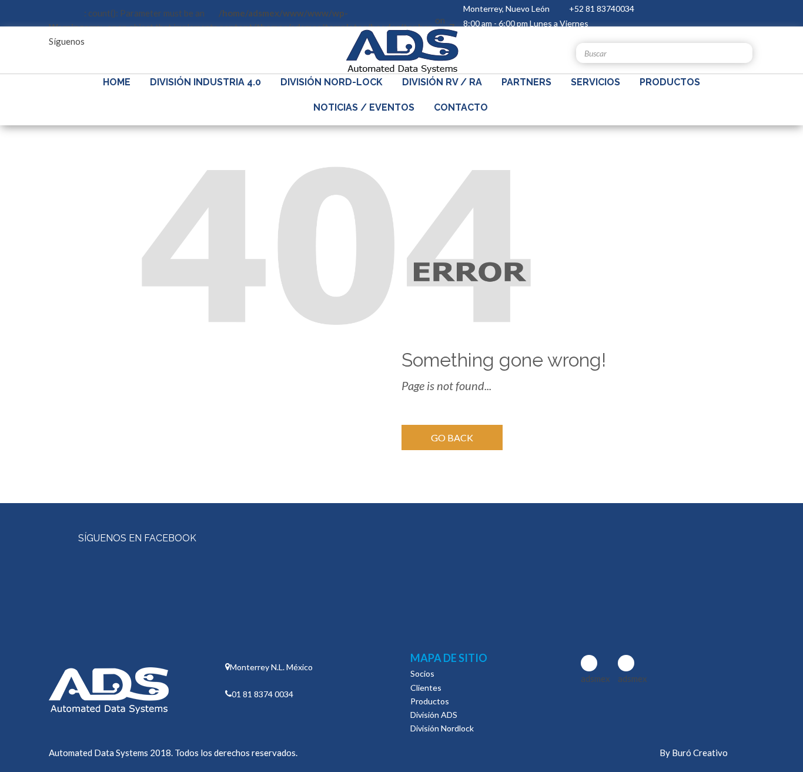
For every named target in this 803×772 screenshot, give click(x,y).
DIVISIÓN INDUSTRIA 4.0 (205, 82)
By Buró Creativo (694, 752)
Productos (429, 701)
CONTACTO (461, 107)
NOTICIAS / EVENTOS (363, 107)
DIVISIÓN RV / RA (442, 82)
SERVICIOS (595, 82)
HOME (117, 82)
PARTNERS (526, 82)
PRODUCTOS (670, 82)
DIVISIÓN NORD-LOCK (331, 82)
